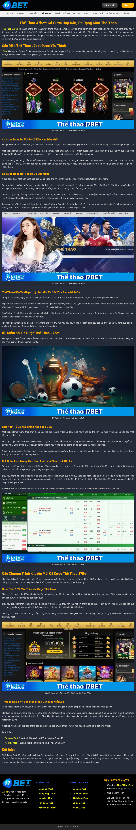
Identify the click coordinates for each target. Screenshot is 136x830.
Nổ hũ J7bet (79, 807)
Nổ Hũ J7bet (11, 743)
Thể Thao (45, 13)
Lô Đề (57, 13)
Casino (20, 13)
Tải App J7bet (80, 13)
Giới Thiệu (98, 13)
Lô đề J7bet (79, 803)
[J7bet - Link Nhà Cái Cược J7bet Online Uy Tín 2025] (15, 5)
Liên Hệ (125, 13)
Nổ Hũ (66, 13)
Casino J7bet (11, 738)
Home (10, 13)
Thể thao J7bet (80, 798)
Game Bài (32, 13)
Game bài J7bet (80, 793)
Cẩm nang (113, 13)
